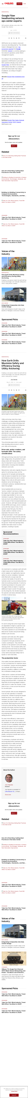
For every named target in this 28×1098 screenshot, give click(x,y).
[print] (25, 38)
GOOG (10, 51)
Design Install (5, 11)
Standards (4, 967)
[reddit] (16, 38)
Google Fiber (5, 64)
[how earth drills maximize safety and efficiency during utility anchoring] (14, 264)
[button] (3, 4)
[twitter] (14, 38)
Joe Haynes (14, 379)
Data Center (5, 303)
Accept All (14, 1095)
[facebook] (9, 38)
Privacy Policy (14, 1091)
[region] (14, 1092)
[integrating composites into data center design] (14, 294)
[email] (19, 38)
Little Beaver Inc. (10, 791)
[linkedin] (11, 38)
